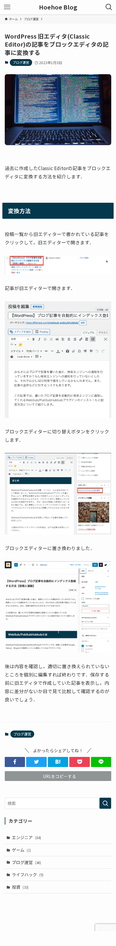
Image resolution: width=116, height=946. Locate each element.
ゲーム (21, 850)
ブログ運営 (21, 62)
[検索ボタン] (109, 7)
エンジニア (26, 837)
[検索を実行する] (105, 803)
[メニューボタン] (7, 7)
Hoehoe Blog (58, 7)
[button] (15, 762)
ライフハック (27, 874)
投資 (20, 887)
